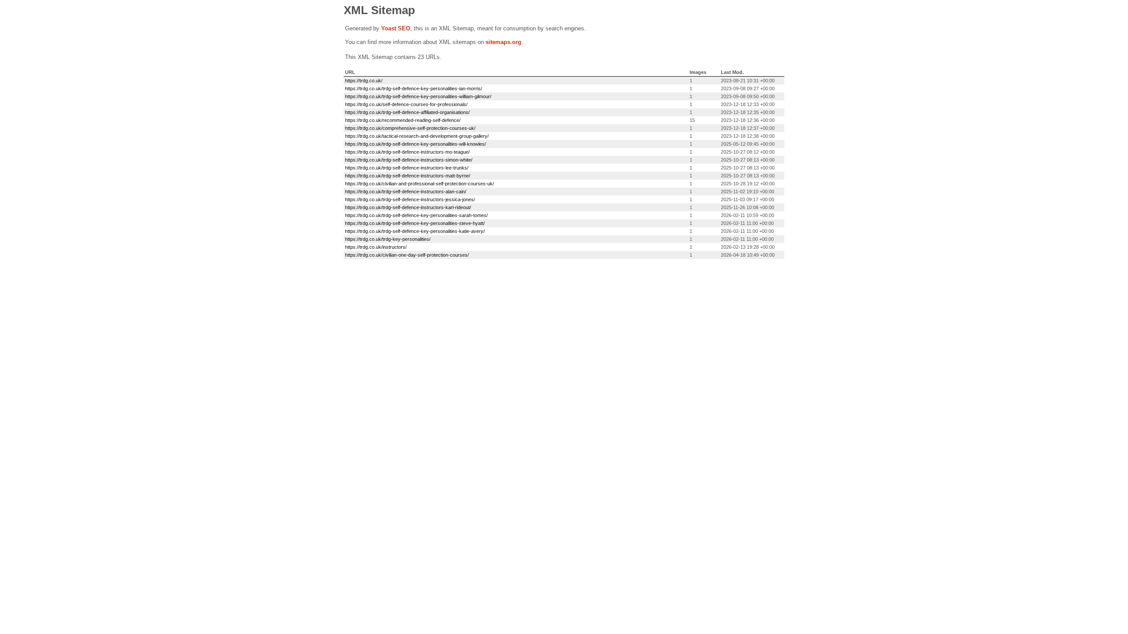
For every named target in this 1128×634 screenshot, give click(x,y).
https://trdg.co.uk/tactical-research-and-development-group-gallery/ (417, 136)
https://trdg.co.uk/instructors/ (376, 247)
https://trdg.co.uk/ (363, 80)
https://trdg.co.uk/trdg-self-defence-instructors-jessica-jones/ (410, 199)
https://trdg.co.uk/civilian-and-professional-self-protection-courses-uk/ (419, 183)
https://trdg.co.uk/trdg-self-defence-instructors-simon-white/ (408, 159)
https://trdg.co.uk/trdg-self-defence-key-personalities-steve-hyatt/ (415, 223)
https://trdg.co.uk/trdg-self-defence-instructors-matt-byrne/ (407, 175)
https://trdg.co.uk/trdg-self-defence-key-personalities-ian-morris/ (413, 88)
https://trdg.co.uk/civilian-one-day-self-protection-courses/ (407, 255)
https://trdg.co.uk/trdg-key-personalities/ (387, 239)
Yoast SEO (395, 28)
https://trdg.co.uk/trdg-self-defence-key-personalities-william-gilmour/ (418, 96)
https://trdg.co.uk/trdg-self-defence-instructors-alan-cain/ (405, 191)
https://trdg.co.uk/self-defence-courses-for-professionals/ (406, 104)
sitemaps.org (503, 42)
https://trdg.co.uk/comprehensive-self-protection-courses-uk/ (410, 128)
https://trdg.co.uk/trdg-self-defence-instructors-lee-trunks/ (406, 167)
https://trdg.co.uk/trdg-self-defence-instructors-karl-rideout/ (408, 207)
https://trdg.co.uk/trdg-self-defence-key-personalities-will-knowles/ (415, 144)
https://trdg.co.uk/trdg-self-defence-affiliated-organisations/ (407, 112)
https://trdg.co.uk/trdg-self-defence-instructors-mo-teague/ (407, 152)
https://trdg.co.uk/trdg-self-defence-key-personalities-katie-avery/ (415, 231)
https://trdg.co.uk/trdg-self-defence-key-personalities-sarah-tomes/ (416, 215)
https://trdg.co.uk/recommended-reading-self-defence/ (402, 120)
